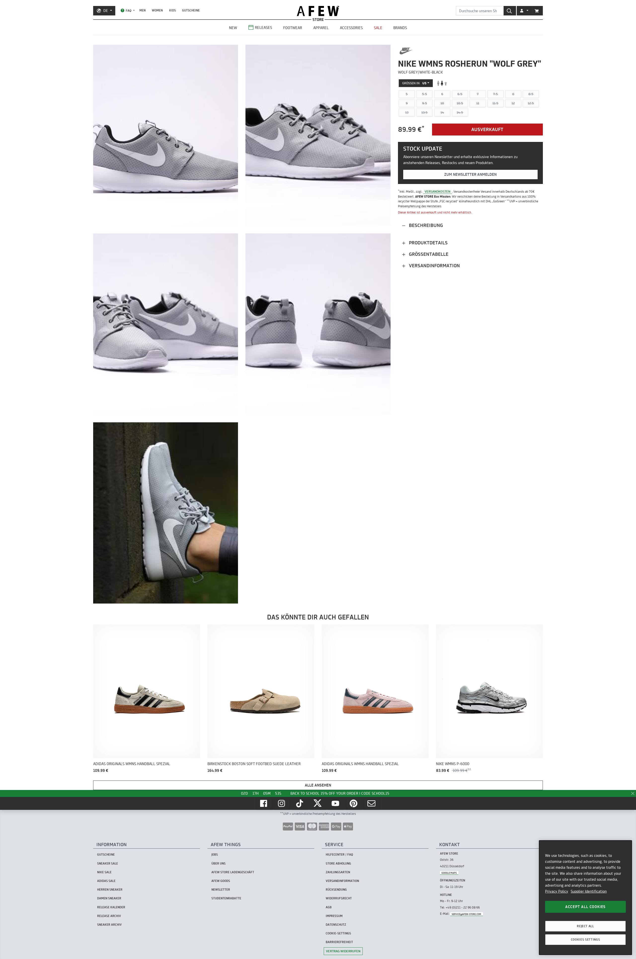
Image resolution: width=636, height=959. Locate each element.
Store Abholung (338, 863)
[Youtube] (336, 803)
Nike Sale (104, 872)
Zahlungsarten (338, 872)
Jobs (214, 854)
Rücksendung (336, 889)
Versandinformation (434, 265)
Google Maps (449, 872)
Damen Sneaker (109, 898)
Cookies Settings (585, 939)
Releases (263, 27)
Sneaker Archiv (109, 924)
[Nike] (406, 51)
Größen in (414, 83)
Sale (378, 27)
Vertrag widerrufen (343, 951)
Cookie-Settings (338, 933)
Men (142, 10)
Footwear (292, 27)
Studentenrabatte (226, 898)
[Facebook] (264, 803)
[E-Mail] (372, 803)
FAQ (128, 10)
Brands (400, 27)
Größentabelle (428, 254)
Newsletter (220, 889)
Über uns (218, 863)
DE (105, 10)
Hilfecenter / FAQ (339, 854)
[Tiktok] (300, 803)
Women (157, 10)
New (233, 27)
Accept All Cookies (585, 906)
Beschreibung (425, 225)
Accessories (351, 27)
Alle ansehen (318, 785)
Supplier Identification (589, 891)
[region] (585, 897)
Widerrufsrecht (339, 898)
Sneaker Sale (107, 863)
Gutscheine (191, 10)
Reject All (585, 926)
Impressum (334, 916)
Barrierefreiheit (339, 942)
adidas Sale (106, 881)
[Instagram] (282, 803)
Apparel (321, 27)
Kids (172, 10)
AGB (329, 907)
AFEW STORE (318, 11)
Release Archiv (109, 916)
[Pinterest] (354, 803)
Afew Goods (220, 881)
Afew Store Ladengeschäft (232, 872)
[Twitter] (318, 803)
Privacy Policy (556, 891)
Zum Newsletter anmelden (470, 174)
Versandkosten (437, 191)
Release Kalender (111, 907)
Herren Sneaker (109, 889)
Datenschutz (336, 924)
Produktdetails (428, 243)
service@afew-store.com (466, 914)
